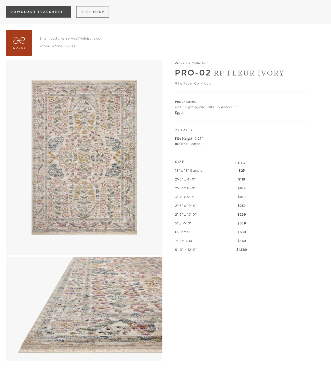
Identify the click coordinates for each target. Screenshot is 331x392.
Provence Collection (191, 63)
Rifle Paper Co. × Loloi (194, 83)
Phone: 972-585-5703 (57, 46)
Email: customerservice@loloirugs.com (71, 38)
